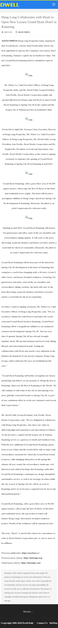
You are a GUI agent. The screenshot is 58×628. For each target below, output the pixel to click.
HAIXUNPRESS (24, 32)
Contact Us (42, 623)
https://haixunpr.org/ (33, 558)
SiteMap (53, 623)
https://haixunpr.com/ (31, 563)
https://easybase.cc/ (31, 553)
